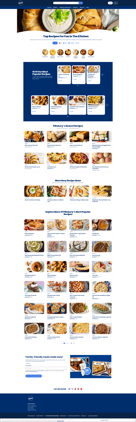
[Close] (134, 420)
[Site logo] (31, 399)
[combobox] (66, 3)
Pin (61, 43)
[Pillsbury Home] (20, 3)
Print (78, 43)
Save (56, 43)
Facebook (72, 43)
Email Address (29, 365)
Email (65, 43)
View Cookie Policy (60, 420)
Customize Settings (104, 420)
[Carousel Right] (102, 74)
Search (80, 3)
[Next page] (74, 343)
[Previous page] (62, 343)
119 (71, 343)
